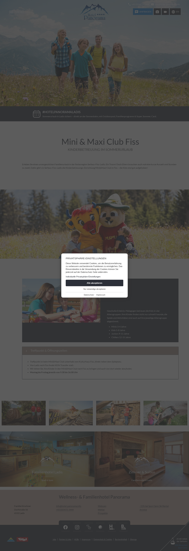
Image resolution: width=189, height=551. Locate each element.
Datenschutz (89, 295)
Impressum (100, 295)
